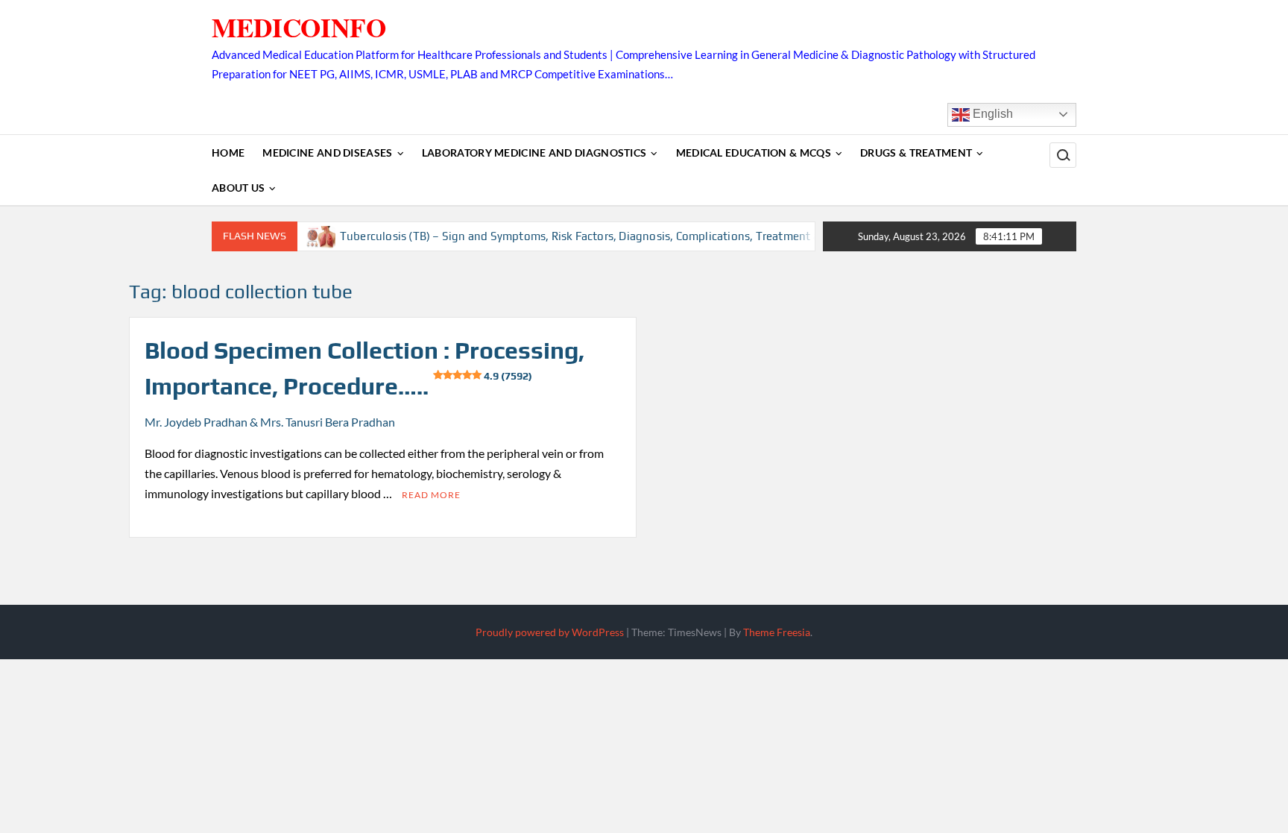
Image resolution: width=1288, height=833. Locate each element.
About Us (238, 187)
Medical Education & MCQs (753, 152)
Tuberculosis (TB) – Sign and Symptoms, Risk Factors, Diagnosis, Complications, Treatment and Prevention (599, 236)
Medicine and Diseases (327, 152)
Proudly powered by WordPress (550, 632)
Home (228, 152)
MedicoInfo (299, 27)
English (991, 113)
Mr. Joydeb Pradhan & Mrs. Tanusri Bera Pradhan (270, 422)
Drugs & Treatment (916, 152)
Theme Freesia (776, 632)
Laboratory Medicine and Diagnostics (534, 152)
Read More (431, 494)
